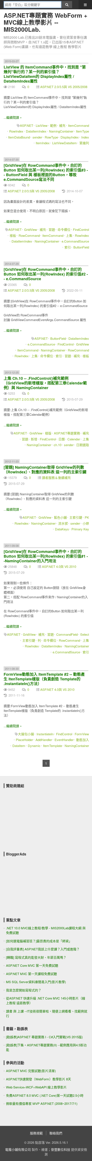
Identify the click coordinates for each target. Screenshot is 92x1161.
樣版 (48, 433)
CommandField (67, 634)
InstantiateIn (45, 734)
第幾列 (84, 143)
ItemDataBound (19, 137)
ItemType (82, 131)
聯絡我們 (55, 1133)
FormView (82, 734)
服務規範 (36, 1133)
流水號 (63, 523)
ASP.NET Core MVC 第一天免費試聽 (32, 965)
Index (85, 137)
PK (87, 517)
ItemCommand (78, 125)
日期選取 (82, 445)
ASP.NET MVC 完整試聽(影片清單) (31, 1070)
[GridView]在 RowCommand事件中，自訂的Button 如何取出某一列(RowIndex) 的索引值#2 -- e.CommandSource (46, 274)
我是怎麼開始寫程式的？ (23, 990)
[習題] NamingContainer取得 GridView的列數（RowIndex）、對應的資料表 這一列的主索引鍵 (45, 469)
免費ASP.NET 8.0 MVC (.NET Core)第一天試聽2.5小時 (44, 1095)
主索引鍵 (75, 517)
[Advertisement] (36, 817)
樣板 (13, 235)
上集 (69, 235)
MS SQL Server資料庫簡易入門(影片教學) (36, 982)
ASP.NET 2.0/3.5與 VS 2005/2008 (63, 86)
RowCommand (29, 235)
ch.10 (57, 445)
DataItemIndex (36, 131)
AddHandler (44, 739)
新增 (34, 439)
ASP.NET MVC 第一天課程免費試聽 (31, 973)
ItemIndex (43, 143)
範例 (53, 125)
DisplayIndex (70, 137)
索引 (67, 247)
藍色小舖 (60, 517)
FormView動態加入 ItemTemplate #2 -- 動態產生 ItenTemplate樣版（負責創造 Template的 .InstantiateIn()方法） (44, 678)
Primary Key (80, 529)
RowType (51, 137)
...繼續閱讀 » (13, 117)
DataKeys (62, 529)
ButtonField (81, 247)
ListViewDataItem (64, 143)
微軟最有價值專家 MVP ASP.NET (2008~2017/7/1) (41, 1103)
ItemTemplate (52, 745)
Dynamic (34, 745)
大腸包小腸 (26, 734)
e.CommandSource (75, 241)
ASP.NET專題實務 (67, 433)
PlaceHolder (24, 739)
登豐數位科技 (60, 1149)
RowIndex (16, 131)
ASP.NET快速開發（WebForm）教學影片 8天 (38, 1079)
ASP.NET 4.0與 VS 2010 (59, 566)
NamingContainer (61, 131)
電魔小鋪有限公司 (18, 1149)
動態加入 (82, 739)
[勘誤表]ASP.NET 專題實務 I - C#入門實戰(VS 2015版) (44, 1037)
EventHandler (64, 739)
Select (84, 634)
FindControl (81, 229)
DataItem (18, 745)
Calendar (73, 439)
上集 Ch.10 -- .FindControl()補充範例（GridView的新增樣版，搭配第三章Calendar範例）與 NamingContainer (45, 383)
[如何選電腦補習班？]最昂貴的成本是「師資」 (39, 941)
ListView (41, 125)
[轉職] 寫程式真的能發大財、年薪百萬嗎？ (36, 957)
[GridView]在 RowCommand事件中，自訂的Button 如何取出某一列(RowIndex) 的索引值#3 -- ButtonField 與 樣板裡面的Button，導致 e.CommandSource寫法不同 (46, 172)
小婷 (86, 523)
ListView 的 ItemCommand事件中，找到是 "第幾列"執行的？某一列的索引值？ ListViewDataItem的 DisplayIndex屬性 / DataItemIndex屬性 (45, 74)
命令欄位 (64, 229)
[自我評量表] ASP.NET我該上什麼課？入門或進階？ (43, 949)
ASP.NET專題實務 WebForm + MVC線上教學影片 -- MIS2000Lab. (45, 22)
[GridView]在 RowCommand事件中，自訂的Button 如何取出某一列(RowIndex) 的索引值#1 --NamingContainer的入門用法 (46, 556)
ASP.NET (26, 125)
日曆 (61, 439)
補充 (62, 125)
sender (37, 137)
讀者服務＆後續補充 (56, 477)
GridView (30, 229)
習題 (52, 229)
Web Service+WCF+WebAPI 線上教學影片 (36, 1087)
